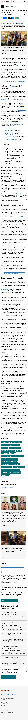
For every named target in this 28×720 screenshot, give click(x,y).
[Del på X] (9, 18)
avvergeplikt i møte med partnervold (10, 461)
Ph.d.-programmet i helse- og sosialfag (9, 193)
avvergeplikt (13, 453)
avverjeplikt (18, 447)
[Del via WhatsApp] (16, 18)
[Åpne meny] (14, 1)
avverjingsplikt (5, 450)
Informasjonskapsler (5, 710)
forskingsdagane (5, 464)
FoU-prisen (6, 92)
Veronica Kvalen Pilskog (11, 139)
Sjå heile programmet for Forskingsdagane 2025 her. (15, 81)
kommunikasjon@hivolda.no (7, 487)
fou (18, 445)
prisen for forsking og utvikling (15, 442)
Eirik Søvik (17, 124)
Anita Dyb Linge (9, 137)
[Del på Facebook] (4, 18)
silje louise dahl (16, 469)
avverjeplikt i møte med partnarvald (9, 458)
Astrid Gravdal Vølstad (11, 136)
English (5, 715)
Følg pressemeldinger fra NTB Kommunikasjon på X (11, 707)
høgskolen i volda (6, 475)
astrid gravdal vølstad (6, 472)
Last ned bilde (5, 528)
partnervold (18, 450)
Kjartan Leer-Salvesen (21, 110)
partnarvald (12, 450)
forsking (3, 445)
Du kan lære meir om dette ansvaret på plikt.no (14, 216)
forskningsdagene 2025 (18, 467)
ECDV (25, 367)
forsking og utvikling (11, 445)
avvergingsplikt (5, 453)
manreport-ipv (5, 447)
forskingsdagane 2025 (7, 467)
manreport (12, 447)
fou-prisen (4, 442)
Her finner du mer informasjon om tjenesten (10, 694)
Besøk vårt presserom (8, 677)
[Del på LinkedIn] (6, 18)
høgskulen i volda (17, 472)
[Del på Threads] (11, 18)
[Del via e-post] (18, 18)
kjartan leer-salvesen (6, 469)
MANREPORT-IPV (4, 99)
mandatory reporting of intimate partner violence (12, 456)
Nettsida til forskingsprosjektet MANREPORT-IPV (12, 567)
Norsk (2, 715)
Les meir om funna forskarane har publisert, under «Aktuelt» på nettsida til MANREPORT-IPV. (14, 273)
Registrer (4, 600)
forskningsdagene (15, 464)
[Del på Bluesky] (13, 18)
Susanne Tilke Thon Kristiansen (13, 134)
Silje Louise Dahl (16, 65)
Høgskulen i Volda (15, 14)
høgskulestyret (13, 125)
